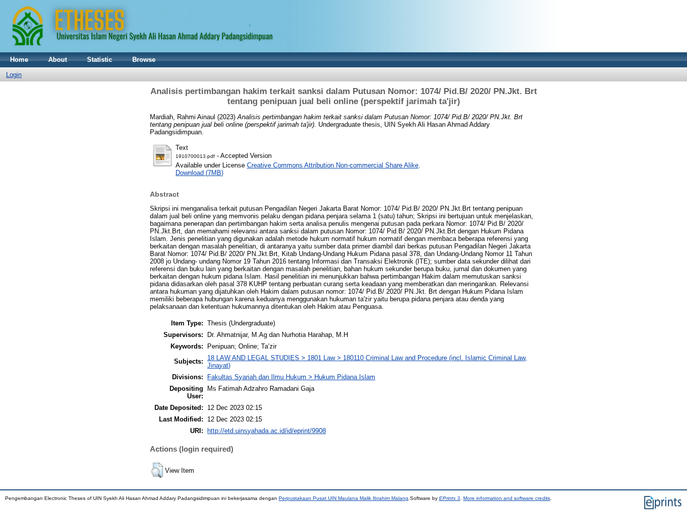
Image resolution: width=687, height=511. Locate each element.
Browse (143, 59)
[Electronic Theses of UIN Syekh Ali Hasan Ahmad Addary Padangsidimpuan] (279, 50)
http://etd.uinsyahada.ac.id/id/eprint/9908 (266, 431)
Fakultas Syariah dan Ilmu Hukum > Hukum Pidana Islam (291, 377)
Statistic (99, 59)
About (57, 59)
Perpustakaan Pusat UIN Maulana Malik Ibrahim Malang (343, 498)
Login (14, 74)
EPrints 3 (449, 498)
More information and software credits (506, 498)
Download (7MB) (199, 173)
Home (19, 59)
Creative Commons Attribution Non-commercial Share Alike (332, 165)
